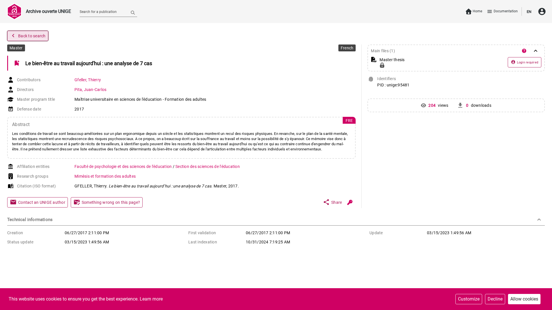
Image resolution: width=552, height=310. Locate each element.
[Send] (133, 12)
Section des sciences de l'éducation (207, 166)
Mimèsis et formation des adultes (105, 176)
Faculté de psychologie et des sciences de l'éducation (123, 166)
